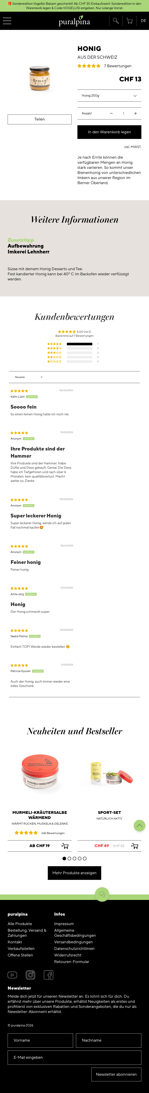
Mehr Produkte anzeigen (74, 873)
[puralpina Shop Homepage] (74, 21)
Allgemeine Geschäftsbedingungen (75, 933)
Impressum (64, 924)
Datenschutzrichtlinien (74, 948)
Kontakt (15, 942)
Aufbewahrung (26, 246)
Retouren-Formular (71, 961)
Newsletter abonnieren (116, 1074)
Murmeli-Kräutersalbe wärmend (39, 815)
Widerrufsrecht (67, 955)
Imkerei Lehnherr (28, 252)
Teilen (39, 119)
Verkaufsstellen (21, 948)
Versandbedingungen (73, 942)
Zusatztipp (21, 240)
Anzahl (87, 113)
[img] (19, 391)
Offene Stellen (20, 955)
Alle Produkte (20, 924)
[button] (115, 21)
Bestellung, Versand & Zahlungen (27, 933)
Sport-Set (109, 812)
